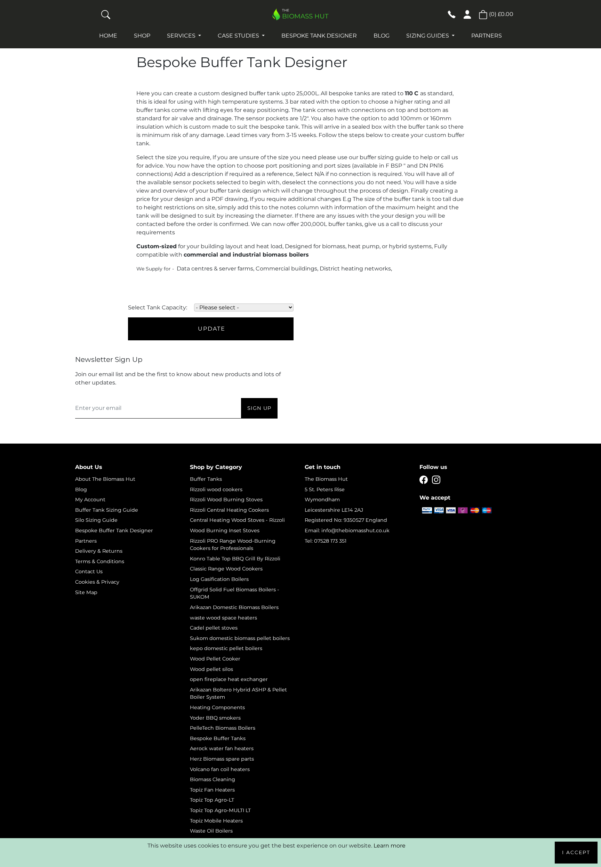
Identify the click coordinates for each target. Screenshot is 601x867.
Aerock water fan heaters (222, 748)
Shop (142, 35)
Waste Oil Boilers (211, 831)
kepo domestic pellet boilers (226, 648)
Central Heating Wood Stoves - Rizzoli (237, 520)
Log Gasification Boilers (219, 579)
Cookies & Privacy (97, 582)
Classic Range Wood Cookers (226, 569)
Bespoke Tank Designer (319, 35)
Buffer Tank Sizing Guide (106, 510)
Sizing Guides (428, 35)
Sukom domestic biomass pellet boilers (240, 638)
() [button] (500, 14)
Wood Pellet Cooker (215, 659)
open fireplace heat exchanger (229, 679)
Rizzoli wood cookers (216, 489)
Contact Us (89, 571)
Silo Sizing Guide (96, 520)
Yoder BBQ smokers (215, 718)
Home (108, 35)
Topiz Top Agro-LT (212, 800)
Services (182, 35)
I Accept (576, 852)
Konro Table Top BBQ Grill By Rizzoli (235, 559)
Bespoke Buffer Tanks (218, 738)
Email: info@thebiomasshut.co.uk (347, 530)
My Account (90, 499)
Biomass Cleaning (212, 779)
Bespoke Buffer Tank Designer (114, 530)
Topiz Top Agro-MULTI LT (220, 810)
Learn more (390, 845)
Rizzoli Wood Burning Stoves (226, 499)
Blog (382, 35)
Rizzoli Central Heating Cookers (229, 510)
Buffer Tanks (206, 479)
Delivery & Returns (98, 551)
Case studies (239, 35)
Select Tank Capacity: (157, 307)
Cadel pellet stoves (214, 628)
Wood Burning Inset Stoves (224, 530)
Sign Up (259, 408)
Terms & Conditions (99, 561)
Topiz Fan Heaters (212, 790)
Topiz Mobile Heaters (216, 821)
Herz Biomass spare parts (222, 759)
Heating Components (217, 707)
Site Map (86, 592)
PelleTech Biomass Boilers (222, 728)
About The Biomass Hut (105, 479)
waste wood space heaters (223, 618)
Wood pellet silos (211, 669)
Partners (486, 35)
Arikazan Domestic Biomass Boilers (234, 607)
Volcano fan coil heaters (220, 769)
